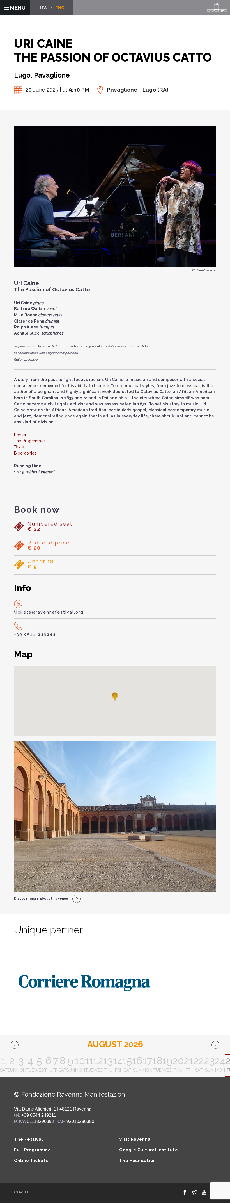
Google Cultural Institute (148, 1149)
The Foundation (137, 1160)
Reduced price (48, 545)
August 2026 (115, 1044)
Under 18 (40, 564)
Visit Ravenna (135, 1139)
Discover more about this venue (41, 898)
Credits (21, 1192)
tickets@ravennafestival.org (49, 612)
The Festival (28, 1139)
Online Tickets (31, 1160)
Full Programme (32, 1149)
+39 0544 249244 (35, 634)
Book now (37, 510)
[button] (115, 696)
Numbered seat (49, 526)
